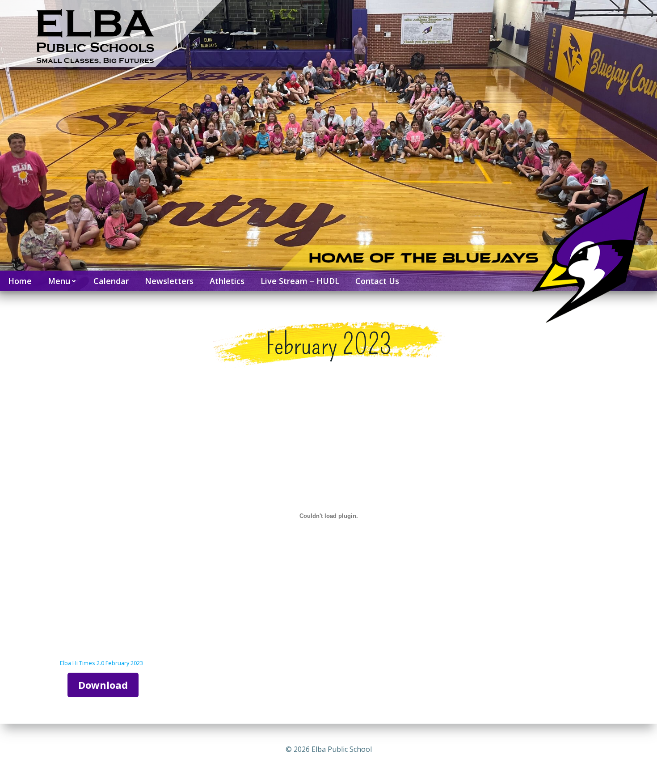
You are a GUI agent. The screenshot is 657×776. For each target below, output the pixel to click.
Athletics (227, 281)
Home (20, 281)
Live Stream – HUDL (300, 281)
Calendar (111, 281)
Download (103, 684)
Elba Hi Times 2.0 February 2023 (101, 663)
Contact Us (377, 281)
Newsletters (169, 281)
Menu (59, 281)
